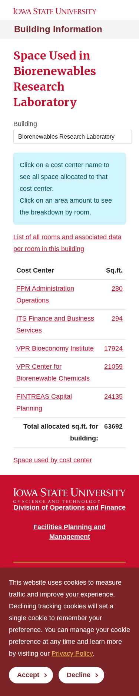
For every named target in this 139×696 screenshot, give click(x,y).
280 (117, 288)
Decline (78, 675)
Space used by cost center (52, 460)
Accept (28, 675)
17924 (113, 348)
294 (117, 318)
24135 (113, 396)
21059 (113, 366)
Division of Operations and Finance (70, 507)
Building (25, 124)
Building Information (58, 29)
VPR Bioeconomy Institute (55, 348)
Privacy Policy (72, 653)
